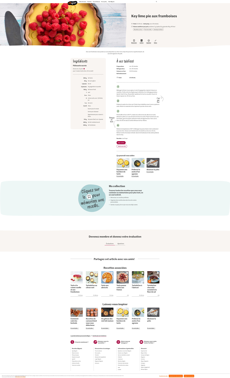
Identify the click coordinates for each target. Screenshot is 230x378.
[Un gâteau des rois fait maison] (107, 318)
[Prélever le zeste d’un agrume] (138, 318)
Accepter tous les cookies (189, 376)
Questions (121, 244)
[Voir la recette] (77, 284)
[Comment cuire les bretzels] (77, 318)
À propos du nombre (84, 69)
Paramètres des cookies (123, 365)
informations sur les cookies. (20, 376)
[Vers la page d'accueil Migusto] (72, 2)
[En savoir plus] (123, 172)
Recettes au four (138, 29)
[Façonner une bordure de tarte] (123, 318)
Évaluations (110, 244)
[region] (115, 376)
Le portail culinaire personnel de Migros (80, 335)
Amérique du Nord (158, 29)
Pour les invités (147, 29)
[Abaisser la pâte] (153, 318)
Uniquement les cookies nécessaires (175, 376)
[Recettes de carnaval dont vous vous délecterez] (92, 318)
